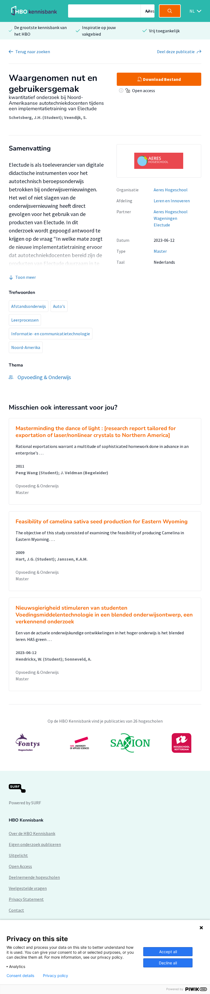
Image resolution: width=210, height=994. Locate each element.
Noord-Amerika (25, 347)
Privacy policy (55, 975)
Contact (16, 910)
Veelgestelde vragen (28, 888)
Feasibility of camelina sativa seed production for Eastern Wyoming (102, 521)
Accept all (168, 951)
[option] (105, 743)
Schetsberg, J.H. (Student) (35, 117)
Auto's (59, 306)
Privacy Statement (26, 899)
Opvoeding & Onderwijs (37, 486)
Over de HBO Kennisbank (32, 833)
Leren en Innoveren (172, 200)
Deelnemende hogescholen (34, 877)
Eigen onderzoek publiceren (35, 844)
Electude (162, 225)
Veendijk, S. (75, 117)
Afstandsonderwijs (28, 306)
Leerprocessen (25, 320)
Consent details (20, 975)
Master (160, 251)
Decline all (168, 963)
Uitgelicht (18, 855)
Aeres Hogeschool (171, 189)
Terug (32, 51)
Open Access (20, 866)
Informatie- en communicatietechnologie (50, 333)
